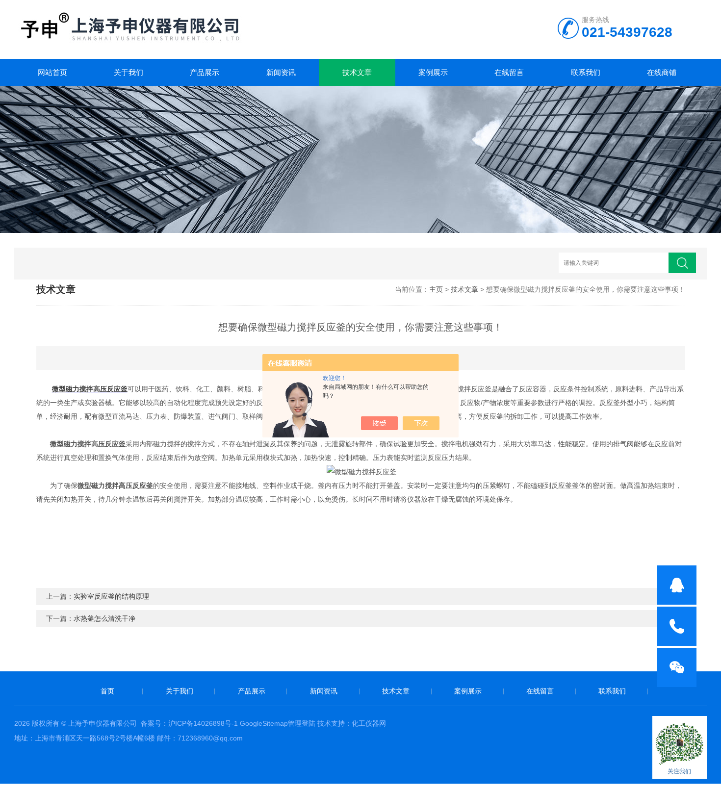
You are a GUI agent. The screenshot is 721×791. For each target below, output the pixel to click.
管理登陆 (301, 723)
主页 (436, 289)
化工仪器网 (369, 723)
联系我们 (585, 72)
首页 (107, 691)
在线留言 (509, 72)
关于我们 (128, 72)
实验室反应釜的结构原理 (111, 596)
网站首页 (52, 72)
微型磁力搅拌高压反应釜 (90, 389)
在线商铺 (661, 72)
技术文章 (357, 72)
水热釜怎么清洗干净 (104, 618)
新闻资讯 (281, 72)
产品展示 (204, 72)
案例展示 (433, 72)
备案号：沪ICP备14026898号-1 (189, 723)
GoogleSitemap (264, 723)
